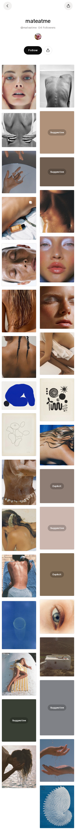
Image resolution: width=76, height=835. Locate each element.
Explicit (57, 486)
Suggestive (57, 132)
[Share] (48, 50)
